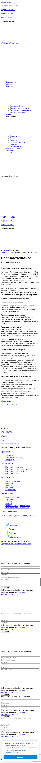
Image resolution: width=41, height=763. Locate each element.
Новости (13, 136)
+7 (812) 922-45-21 (8, 14)
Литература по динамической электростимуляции (21, 111)
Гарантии (9, 499)
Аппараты (9, 455)
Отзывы (8, 504)
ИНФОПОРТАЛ (7, 477)
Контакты (9, 152)
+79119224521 (6, 432)
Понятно (20, 757)
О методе (9, 84)
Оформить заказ (24, 544)
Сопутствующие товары (19, 108)
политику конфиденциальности (13, 593)
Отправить (5, 587)
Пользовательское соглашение (17, 508)
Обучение (14, 144)
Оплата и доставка (12, 148)
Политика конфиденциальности (17, 506)
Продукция (9, 86)
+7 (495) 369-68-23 (8, 10)
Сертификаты (15, 146)
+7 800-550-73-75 (7, 17)
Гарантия (9, 150)
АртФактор (30, 516)
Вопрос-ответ (15, 140)
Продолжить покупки (9, 544)
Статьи (12, 138)
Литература (9, 460)
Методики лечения (17, 142)
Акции (8, 114)
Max (2, 440)
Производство (11, 82)
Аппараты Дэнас (16, 106)
